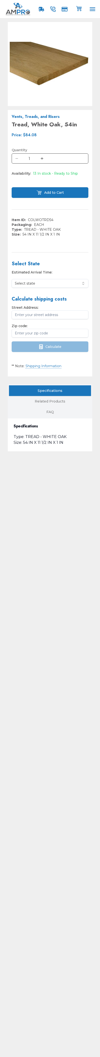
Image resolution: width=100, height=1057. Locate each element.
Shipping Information (43, 366)
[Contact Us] (54, 9)
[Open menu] (92, 9)
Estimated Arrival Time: (32, 272)
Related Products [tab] (50, 401)
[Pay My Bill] (65, 9)
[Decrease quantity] (17, 158)
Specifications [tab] (50, 390)
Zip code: (20, 326)
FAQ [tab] (50, 412)
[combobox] (50, 283)
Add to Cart (54, 192)
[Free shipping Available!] (42, 9)
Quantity (19, 150)
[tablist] (50, 401)
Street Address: (25, 307)
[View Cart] (79, 8)
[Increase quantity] (42, 158)
